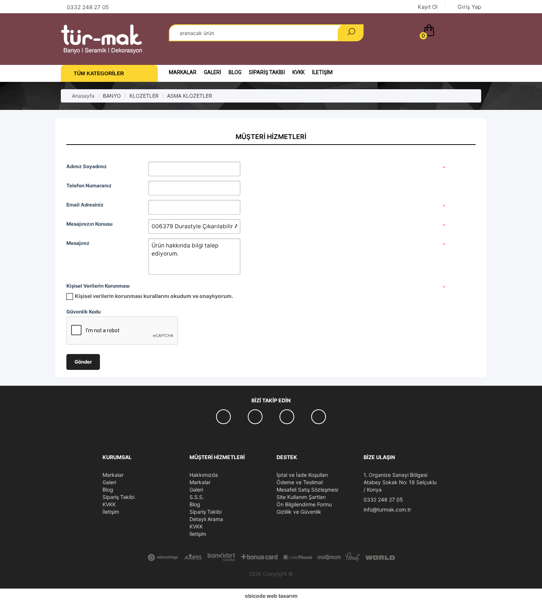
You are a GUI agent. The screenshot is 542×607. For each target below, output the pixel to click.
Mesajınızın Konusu (89, 224)
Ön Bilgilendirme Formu (304, 504)
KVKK (298, 72)
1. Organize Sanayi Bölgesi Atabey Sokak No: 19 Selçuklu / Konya (400, 482)
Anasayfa (82, 96)
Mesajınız (78, 243)
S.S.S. (197, 497)
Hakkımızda (204, 475)
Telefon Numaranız (89, 185)
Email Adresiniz (85, 205)
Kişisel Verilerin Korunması (98, 286)
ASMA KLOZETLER (189, 96)
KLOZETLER (144, 96)
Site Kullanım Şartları (301, 497)
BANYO (112, 96)
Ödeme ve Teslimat (300, 482)
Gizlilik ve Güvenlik (299, 512)
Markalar (183, 72)
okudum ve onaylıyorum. (154, 296)
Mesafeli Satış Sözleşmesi (307, 489)
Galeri (212, 72)
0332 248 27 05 (383, 499)
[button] (450, 31)
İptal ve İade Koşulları (302, 475)
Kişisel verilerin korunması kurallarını (122, 296)
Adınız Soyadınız (86, 166)
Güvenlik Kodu (83, 312)
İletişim (322, 72)
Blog (235, 72)
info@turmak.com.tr (387, 509)
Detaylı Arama (206, 519)
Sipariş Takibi (267, 72)
